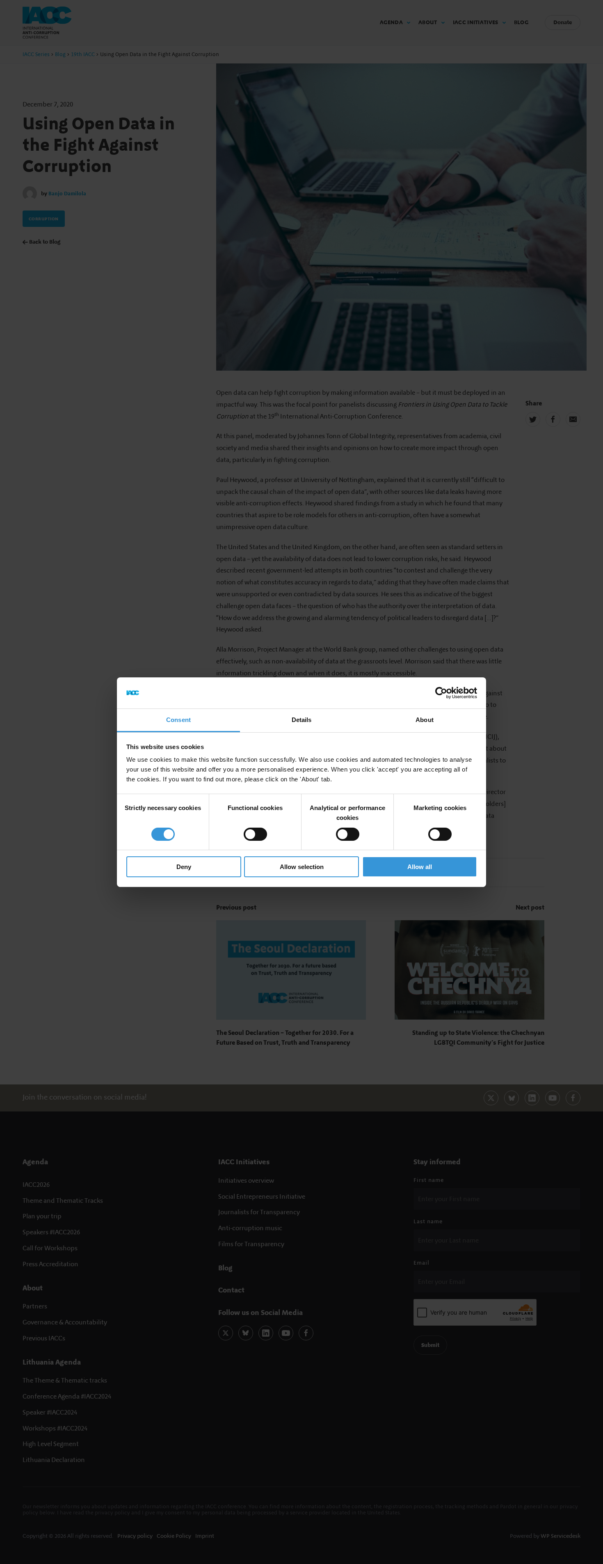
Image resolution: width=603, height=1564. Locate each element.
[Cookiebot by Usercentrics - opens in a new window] (441, 693)
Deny (183, 866)
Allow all (419, 866)
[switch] (255, 834)
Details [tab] (302, 719)
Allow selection (302, 866)
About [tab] (425, 719)
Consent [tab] (178, 719)
